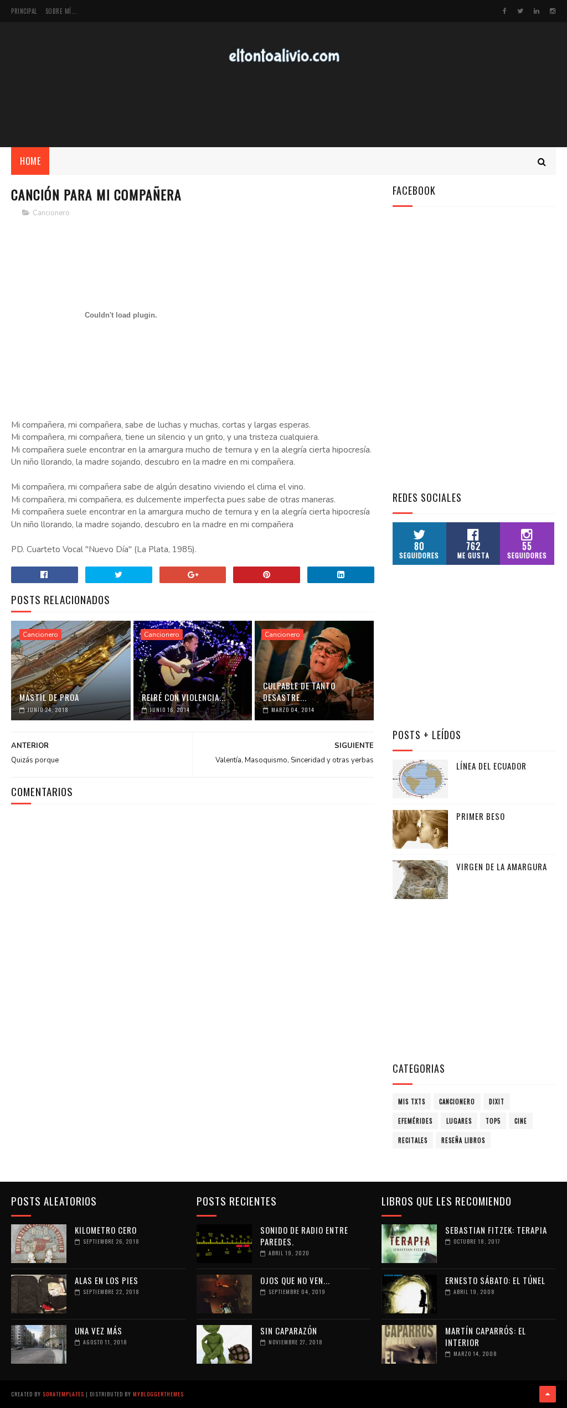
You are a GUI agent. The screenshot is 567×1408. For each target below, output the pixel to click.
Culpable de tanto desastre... (299, 691)
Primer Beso (480, 816)
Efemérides (415, 1120)
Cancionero (51, 213)
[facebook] (505, 11)
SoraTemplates (63, 1394)
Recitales (412, 1140)
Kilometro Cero (106, 1230)
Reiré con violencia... (184, 697)
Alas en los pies (106, 1280)
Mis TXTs (411, 1101)
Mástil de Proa (49, 697)
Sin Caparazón (288, 1330)
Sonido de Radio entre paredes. (304, 1236)
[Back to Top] (547, 1394)
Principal (24, 11)
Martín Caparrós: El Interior (485, 1336)
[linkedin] (536, 11)
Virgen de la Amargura (501, 866)
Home (30, 161)
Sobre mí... (61, 11)
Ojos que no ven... (295, 1280)
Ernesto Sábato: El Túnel (495, 1280)
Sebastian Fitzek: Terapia (496, 1230)
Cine (520, 1120)
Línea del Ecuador (491, 766)
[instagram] (552, 11)
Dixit (496, 1101)
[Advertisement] (283, 106)
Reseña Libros (463, 1140)
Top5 (493, 1120)
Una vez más (98, 1330)
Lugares (459, 1120)
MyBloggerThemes (158, 1394)
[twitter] (520, 11)
